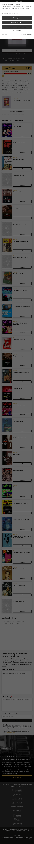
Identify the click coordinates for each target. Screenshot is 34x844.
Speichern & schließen (17, 22)
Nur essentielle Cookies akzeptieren (17, 27)
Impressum (23, 34)
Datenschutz (29, 34)
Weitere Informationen (17, 30)
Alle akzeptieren (17, 18)
